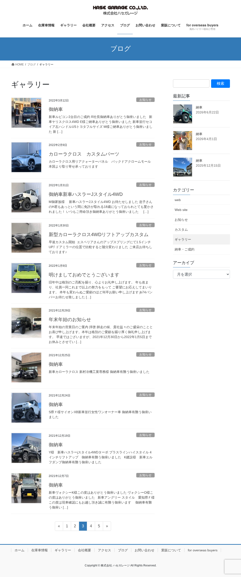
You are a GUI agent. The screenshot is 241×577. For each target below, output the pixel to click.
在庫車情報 (39, 550)
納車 (199, 107)
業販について (171, 550)
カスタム (181, 229)
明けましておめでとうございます (84, 274)
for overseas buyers (202, 550)
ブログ (123, 550)
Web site (181, 210)
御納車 (56, 109)
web (178, 200)
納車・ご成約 (184, 249)
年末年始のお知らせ (70, 319)
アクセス (104, 550)
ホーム (19, 550)
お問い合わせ (144, 550)
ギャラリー (183, 239)
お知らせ (145, 99)
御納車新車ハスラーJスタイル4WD (86, 194)
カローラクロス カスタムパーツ (84, 154)
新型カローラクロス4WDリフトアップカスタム (99, 234)
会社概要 (84, 550)
